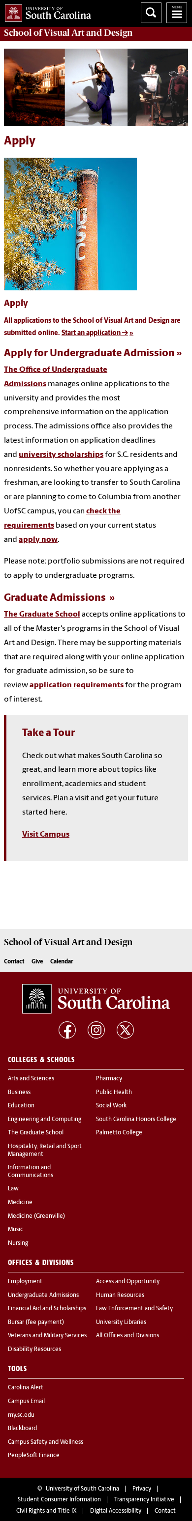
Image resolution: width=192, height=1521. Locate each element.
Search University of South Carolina (151, 12)
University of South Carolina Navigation (176, 12)
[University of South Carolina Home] (45, 11)
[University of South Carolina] (96, 999)
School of (68, 33)
